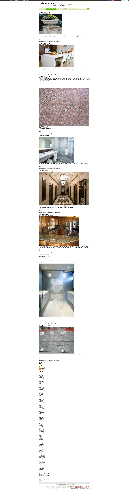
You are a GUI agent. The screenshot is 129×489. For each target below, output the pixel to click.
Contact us (74, 8)
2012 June (41, 425)
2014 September (41, 402)
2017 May (41, 374)
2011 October (41, 432)
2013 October (41, 411)
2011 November (41, 431)
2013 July (40, 414)
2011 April (40, 436)
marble (40, 448)
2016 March (41, 386)
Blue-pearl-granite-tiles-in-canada (44, 473)
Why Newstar (67, 8)
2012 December (41, 420)
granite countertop (42, 440)
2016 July (41, 383)
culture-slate (41, 446)
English (123, 0)
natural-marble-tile (42, 470)
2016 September (41, 381)
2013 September (41, 412)
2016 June (41, 384)
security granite (41, 463)
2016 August (41, 382)
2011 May (40, 435)
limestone (41, 474)
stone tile (40, 450)
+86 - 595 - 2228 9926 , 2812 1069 (75, 488)
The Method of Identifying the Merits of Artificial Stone (46, 44)
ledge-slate (41, 443)
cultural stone (41, 468)
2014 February (41, 408)
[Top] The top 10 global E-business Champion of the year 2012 (47, 11)
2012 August (41, 423)
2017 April (41, 375)
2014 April (41, 406)
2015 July (41, 393)
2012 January (41, 429)
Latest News (68, 484)
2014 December (41, 399)
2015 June (41, 394)
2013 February (41, 418)
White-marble (41, 469)
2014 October (41, 401)
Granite (40, 438)
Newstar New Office (42, 455)
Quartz (60, 8)
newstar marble (41, 467)
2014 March (41, 407)
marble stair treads (42, 457)
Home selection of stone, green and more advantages (46, 171)
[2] (44, 362)
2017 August (41, 372)
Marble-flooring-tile (42, 479)
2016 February (41, 387)
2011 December (41, 430)
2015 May (40, 395)
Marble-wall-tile (41, 480)
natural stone (41, 439)
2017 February (41, 377)
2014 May (40, 405)
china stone (41, 461)
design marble (41, 451)
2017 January (41, 378)
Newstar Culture (43, 370)
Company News (42, 367)
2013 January (41, 419)
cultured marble (41, 444)
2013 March (41, 417)
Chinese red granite (42, 456)
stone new (41, 449)
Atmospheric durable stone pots (43, 13)
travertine (40, 445)
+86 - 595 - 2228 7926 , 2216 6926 (85, 488)
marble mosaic (41, 454)
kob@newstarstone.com (79, 487)
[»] (45, 362)
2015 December (41, 389)
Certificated (42, 369)
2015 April (41, 396)
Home (42, 8)
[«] (43, 362)
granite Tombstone (42, 460)
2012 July (41, 424)
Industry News (42, 368)
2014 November (41, 400)
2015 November (41, 390)
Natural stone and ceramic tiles (43, 326)
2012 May (41, 426)
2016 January (41, 388)
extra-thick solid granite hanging (44, 475)
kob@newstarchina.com (86, 487)
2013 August (41, 413)
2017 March (41, 376)
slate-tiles (40, 442)
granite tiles (41, 458)
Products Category (51, 8)
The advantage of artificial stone (43, 77)
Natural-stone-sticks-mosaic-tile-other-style (45, 476)
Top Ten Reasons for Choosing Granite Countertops (46, 215)
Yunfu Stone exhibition (42, 462)
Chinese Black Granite (42, 464)
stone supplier (41, 452)
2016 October (41, 380)
